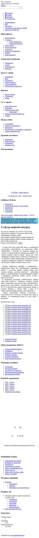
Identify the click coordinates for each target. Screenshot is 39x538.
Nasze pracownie (10, 47)
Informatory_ (9, 139)
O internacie (9, 96)
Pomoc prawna (10, 470)
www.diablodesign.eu (17, 535)
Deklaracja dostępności (12, 51)
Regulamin (12, 503)
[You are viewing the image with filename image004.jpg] (18, 311)
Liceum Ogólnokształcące (13, 349)
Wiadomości (9, 63)
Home (11, 215)
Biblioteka (8, 108)
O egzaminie (9, 124)
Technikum (8, 351)
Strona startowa (10, 22)
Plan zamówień (14, 507)
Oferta (7, 98)
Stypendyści (9, 208)
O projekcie (13, 501)
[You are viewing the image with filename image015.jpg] (18, 332)
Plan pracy (8, 69)
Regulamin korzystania (12, 374)
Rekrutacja (12, 505)
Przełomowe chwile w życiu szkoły (16, 206)
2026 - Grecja (9, 390)
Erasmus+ (8, 482)
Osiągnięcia (9, 80)
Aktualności (9, 77)
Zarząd (7, 65)
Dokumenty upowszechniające (19, 488)
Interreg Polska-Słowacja (13, 509)
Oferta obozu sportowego (13, 86)
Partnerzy (12, 486)
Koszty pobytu (10, 94)
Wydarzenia (9, 210)
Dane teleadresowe (15, 42)
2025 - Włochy (10, 388)
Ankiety (7, 116)
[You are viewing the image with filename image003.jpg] (18, 309)
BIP (6, 24)
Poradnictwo (9, 464)
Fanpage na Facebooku (12, 392)
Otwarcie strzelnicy (11, 368)
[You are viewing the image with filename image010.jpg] (18, 322)
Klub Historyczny (11, 106)
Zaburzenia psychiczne (12, 466)
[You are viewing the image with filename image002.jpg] (18, 307)
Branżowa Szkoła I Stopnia (14, 353)
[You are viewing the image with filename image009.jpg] (18, 320)
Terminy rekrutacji (11, 355)
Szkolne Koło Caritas (12, 110)
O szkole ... (8, 40)
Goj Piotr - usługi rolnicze (20, 192)
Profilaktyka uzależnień (12, 463)
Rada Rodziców (10, 55)
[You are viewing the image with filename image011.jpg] (18, 324)
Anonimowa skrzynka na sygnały (16, 28)
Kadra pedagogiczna (16, 44)
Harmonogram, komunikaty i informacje (18, 129)
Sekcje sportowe (10, 82)
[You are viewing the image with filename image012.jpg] (18, 326)
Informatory (9, 128)
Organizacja (9, 143)
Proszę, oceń (5, 243)
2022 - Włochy (10, 384)
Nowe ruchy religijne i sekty (14, 472)
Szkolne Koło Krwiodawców (14, 114)
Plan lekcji (8, 26)
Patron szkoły (9, 45)
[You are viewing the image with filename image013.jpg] (18, 328)
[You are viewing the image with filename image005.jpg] (18, 313)
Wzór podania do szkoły (13, 358)
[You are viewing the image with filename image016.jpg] (18, 334)
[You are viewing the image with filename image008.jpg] (18, 319)
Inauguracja (9, 204)
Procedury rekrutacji (11, 357)
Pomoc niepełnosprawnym (13, 468)
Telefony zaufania (11, 474)
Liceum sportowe (10, 84)
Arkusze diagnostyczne (12, 131)
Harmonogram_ (10, 141)
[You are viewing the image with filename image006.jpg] (18, 315)
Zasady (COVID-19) (12, 30)
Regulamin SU (10, 67)
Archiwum (8, 49)
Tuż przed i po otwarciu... (13, 370)
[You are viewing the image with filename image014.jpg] (18, 330)
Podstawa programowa (12, 126)
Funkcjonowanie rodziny (13, 461)
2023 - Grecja (9, 386)
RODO (7, 53)
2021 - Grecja (9, 382)
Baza (6, 79)
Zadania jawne (10, 145)
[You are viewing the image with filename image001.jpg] (18, 305)
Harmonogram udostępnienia (14, 372)
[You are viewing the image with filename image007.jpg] (18, 317)
